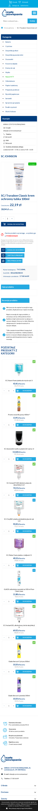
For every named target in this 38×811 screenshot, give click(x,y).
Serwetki (8, 98)
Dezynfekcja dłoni (11, 51)
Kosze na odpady (11, 64)
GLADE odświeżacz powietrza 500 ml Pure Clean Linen (19, 590)
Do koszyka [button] (27, 390)
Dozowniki (9, 59)
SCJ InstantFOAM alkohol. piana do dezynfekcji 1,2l (19, 484)
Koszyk (14, 2)
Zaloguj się (15, 5)
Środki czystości (11, 107)
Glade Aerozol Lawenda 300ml (19, 696)
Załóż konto (24, 5)
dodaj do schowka (15, 250)
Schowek (25, 2)
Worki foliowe (10, 111)
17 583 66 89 (24, 276)
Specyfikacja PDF (14, 261)
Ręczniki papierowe (12, 94)
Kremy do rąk (10, 68)
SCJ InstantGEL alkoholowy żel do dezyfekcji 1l (19, 626)
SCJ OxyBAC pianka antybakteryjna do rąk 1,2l (19, 520)
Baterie (8, 42)
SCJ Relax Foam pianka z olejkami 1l (19, 555)
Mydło (7, 72)
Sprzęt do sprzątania (12, 103)
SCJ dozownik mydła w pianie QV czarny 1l (19, 449)
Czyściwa (8, 46)
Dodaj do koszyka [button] (15, 224)
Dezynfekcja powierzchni (14, 55)
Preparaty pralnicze (12, 90)
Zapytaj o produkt (15, 255)
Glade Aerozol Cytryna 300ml (19, 661)
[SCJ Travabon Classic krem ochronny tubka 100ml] (19, 177)
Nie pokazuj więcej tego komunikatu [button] (20, 808)
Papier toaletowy (11, 85)
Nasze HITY (9, 77)
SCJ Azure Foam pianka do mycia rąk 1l (19, 380)
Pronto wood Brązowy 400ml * (19, 415)
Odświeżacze (10, 81)
